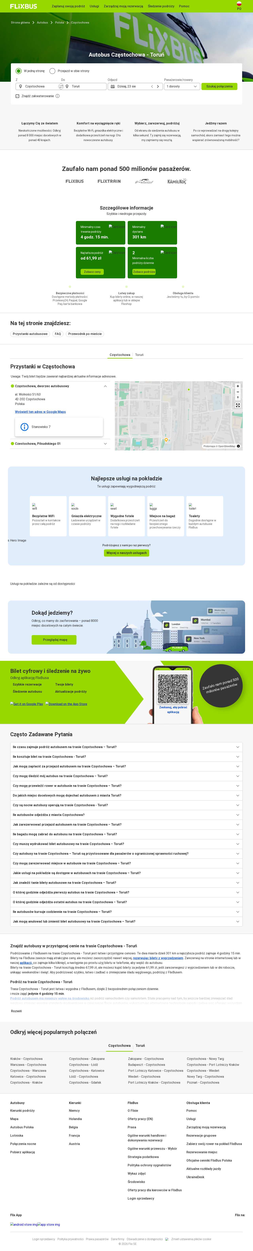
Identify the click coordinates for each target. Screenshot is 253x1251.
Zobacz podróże (144, 271)
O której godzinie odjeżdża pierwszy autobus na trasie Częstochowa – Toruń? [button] (71, 892)
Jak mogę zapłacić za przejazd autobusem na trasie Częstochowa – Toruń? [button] (69, 766)
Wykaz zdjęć (137, 1173)
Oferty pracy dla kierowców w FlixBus (155, 1190)
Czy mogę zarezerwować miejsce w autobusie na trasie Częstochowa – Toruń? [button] (72, 863)
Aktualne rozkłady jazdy (203, 1169)
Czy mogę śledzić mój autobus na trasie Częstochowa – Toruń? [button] (60, 776)
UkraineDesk (195, 1177)
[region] (179, 416)
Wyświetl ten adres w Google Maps (40, 412)
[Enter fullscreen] (238, 405)
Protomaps (209, 446)
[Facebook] (235, 1224)
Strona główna (20, 22)
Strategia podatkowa (143, 1157)
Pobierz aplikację (22, 1152)
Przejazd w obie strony (73, 71)
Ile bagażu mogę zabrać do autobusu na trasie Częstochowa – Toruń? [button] (65, 834)
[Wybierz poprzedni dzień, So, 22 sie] (152, 86)
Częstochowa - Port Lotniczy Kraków (213, 1065)
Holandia (75, 1119)
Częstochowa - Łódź (83, 1065)
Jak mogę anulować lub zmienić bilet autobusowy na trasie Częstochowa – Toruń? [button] (74, 921)
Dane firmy (117, 1239)
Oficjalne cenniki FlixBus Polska (209, 1160)
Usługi (191, 1119)
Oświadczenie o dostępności (145, 1239)
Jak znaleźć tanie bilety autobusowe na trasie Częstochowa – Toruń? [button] (64, 883)
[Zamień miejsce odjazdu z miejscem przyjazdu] (61, 86)
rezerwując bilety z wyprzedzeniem (158, 958)
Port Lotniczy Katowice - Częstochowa (155, 1071)
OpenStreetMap (226, 446)
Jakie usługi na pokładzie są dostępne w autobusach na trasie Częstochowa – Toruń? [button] (77, 873)
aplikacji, (26, 963)
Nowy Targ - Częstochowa (205, 1076)
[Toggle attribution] (238, 446)
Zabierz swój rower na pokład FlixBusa (214, 1144)
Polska (59, 22)
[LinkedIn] (239, 1224)
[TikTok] (241, 1224)
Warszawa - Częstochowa (28, 1065)
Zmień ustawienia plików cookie (191, 1239)
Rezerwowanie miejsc (201, 1152)
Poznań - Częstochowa (203, 1082)
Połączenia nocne (23, 1144)
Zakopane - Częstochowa (146, 1059)
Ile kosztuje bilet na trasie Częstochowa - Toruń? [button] (49, 757)
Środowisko (136, 1182)
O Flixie (133, 1111)
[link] (126, 627)
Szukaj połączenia (219, 86)
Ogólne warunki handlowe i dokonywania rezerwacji (147, 1138)
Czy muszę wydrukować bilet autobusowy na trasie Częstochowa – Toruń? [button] (68, 844)
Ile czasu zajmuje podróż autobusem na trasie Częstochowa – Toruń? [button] (65, 747)
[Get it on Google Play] (24, 1224)
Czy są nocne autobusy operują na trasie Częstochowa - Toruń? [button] (60, 805)
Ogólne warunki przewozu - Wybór (152, 1148)
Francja (74, 1135)
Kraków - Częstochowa (26, 1059)
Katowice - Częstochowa (27, 1076)
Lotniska (16, 1135)
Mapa (14, 1119)
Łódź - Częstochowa (83, 1076)
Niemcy (74, 1111)
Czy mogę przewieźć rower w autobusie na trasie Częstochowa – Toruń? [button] (67, 786)
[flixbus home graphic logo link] (23, 6)
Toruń (139, 355)
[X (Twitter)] (240, 1224)
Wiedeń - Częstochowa (144, 1076)
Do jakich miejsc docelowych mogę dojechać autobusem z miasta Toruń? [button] (67, 795)
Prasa (132, 1127)
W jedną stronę (34, 71)
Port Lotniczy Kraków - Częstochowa (154, 1082)
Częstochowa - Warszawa (28, 1071)
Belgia (73, 1127)
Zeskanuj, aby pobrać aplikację (173, 710)
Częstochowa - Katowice (86, 1071)
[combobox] (42, 86)
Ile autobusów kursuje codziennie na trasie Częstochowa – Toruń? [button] (62, 912)
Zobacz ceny (92, 271)
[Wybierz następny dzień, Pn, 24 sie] (158, 86)
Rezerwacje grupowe (201, 1135)
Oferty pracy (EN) (140, 1119)
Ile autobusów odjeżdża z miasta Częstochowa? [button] (49, 815)
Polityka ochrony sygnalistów (149, 1165)
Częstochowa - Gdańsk (85, 1082)
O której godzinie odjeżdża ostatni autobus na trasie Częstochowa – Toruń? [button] (70, 902)
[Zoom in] (238, 386)
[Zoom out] (238, 392)
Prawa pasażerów (97, 1239)
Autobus (42, 22)
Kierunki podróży (22, 1111)
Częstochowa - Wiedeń (203, 1071)
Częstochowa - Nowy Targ (205, 1059)
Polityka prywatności (71, 1239)
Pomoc (191, 1111)
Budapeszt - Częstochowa (146, 1065)
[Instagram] (236, 1224)
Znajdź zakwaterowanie (38, 96)
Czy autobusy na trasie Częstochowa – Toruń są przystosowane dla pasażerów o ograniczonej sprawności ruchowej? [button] (101, 853)
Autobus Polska (22, 1127)
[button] (60, 386)
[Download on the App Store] (49, 1224)
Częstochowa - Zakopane (87, 1059)
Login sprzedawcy (141, 1198)
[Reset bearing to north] (238, 397)
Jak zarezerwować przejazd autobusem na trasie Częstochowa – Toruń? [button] (67, 824)
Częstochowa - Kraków (26, 1082)
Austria (74, 1144)
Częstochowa (80, 22)
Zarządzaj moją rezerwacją (206, 1127)
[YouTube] (238, 1224)
